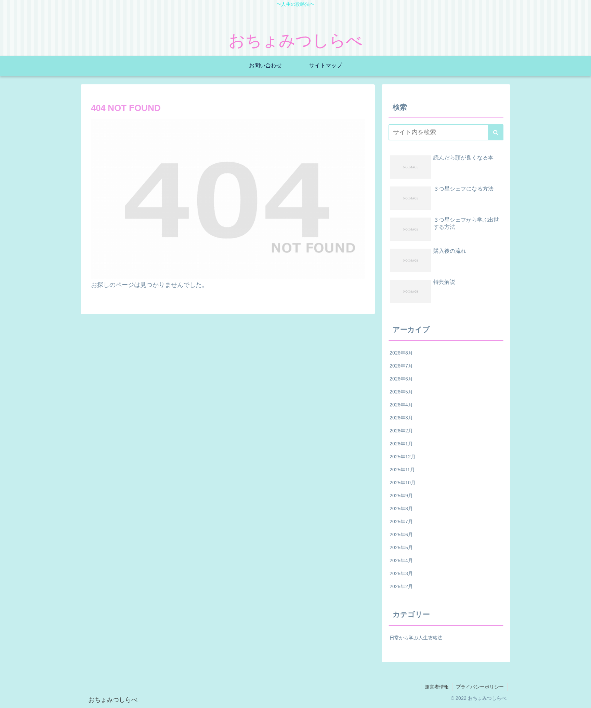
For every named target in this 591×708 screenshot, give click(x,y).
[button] (495, 132)
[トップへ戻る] (581, 698)
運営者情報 (437, 687)
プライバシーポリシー (480, 687)
